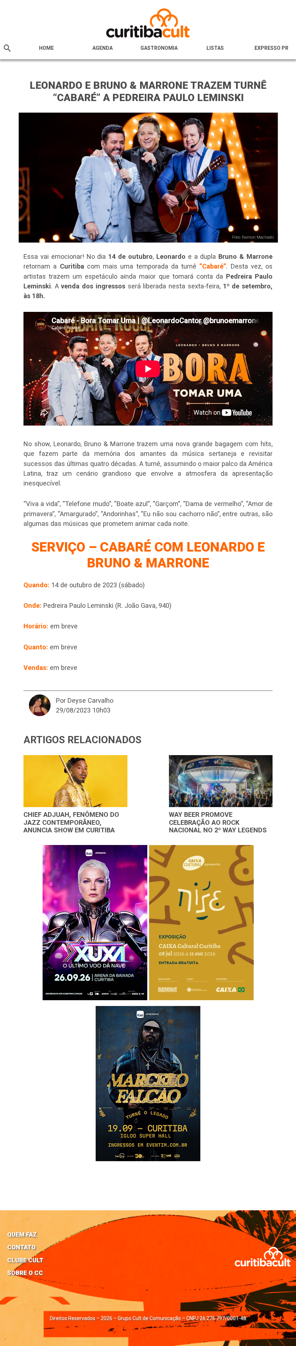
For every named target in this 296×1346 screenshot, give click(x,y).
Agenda (102, 48)
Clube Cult (25, 1260)
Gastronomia (159, 48)
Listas (215, 48)
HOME (46, 48)
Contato (21, 1247)
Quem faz (22, 1234)
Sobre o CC (25, 1272)
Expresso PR (271, 48)
